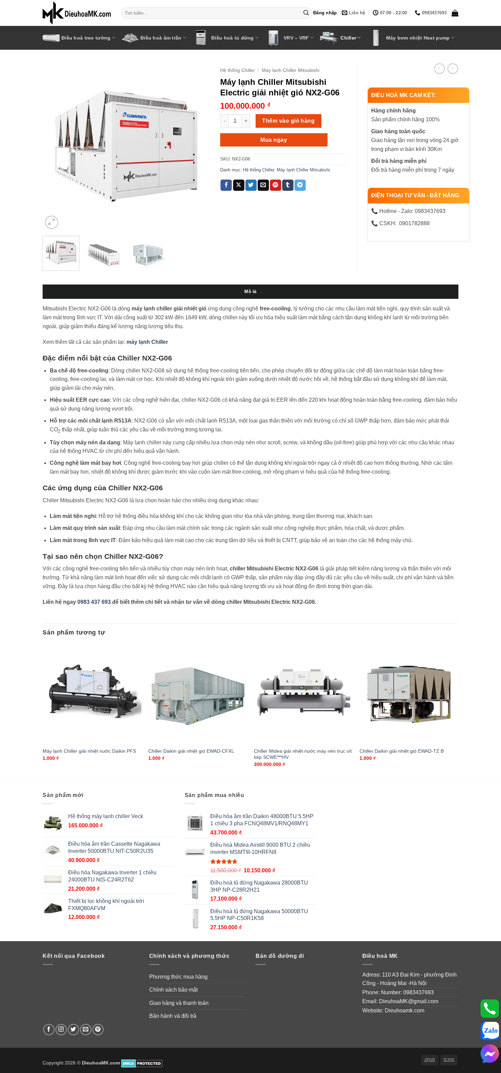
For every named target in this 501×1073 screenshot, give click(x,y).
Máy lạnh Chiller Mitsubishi (290, 70)
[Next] (198, 147)
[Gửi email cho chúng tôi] (85, 1029)
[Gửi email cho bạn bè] (263, 185)
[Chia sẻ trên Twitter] (251, 185)
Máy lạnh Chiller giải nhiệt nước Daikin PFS (89, 751)
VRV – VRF (296, 38)
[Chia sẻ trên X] (238, 185)
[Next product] (439, 68)
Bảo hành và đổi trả (172, 1016)
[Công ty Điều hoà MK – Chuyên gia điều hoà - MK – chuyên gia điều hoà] (77, 13)
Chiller (348, 38)
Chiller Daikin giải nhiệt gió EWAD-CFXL (191, 751)
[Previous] (54, 147)
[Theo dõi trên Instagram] (61, 1029)
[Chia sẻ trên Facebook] (226, 185)
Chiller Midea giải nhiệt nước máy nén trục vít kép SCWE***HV (303, 754)
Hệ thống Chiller (237, 70)
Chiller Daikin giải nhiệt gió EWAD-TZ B (402, 751)
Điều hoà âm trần (161, 38)
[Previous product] (452, 68)
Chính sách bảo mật (173, 990)
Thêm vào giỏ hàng (288, 121)
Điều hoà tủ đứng (232, 38)
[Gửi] (306, 13)
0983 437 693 (94, 602)
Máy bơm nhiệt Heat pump (418, 38)
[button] (325, 13)
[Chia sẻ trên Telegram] (300, 185)
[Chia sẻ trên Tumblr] (287, 185)
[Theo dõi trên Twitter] (73, 1029)
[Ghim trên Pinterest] (275, 185)
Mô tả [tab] (250, 291)
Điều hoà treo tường (85, 38)
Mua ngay (273, 140)
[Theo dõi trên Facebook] (49, 1029)
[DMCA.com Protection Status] (142, 1063)
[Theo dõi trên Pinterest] (98, 1029)
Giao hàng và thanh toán (179, 1003)
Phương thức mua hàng (178, 977)
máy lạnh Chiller (147, 342)
